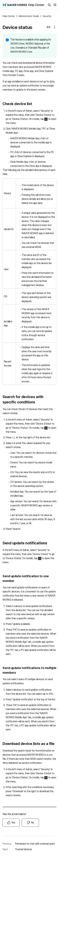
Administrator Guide (29, 16)
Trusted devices (23, 849)
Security (47, 16)
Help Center (9, 16)
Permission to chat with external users (35, 843)
